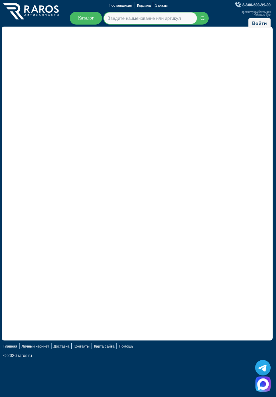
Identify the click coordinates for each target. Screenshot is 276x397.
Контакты (82, 346)
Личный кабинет (35, 346)
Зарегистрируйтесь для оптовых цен (255, 14)
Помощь (126, 346)
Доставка (61, 346)
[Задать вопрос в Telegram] (263, 367)
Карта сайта (104, 346)
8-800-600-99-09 (256, 5)
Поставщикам (121, 5)
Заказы (161, 5)
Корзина (144, 5)
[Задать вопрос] (263, 384)
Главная (10, 346)
